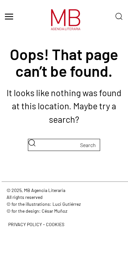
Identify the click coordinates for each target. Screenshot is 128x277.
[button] (9, 16)
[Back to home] (64, 23)
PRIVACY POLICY (25, 224)
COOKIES (55, 224)
